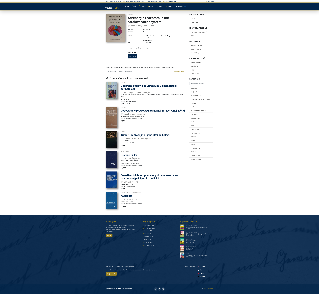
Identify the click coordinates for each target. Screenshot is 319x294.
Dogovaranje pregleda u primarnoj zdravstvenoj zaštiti (153, 110)
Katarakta (126, 195)
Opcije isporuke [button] (111, 274)
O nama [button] (109, 235)
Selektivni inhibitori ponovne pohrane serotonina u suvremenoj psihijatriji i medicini (150, 177)
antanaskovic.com (208, 288)
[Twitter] (156, 289)
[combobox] (139, 71)
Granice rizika (129, 155)
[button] (211, 6)
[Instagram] (163, 289)
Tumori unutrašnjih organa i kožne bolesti (145, 135)
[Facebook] (159, 289)
